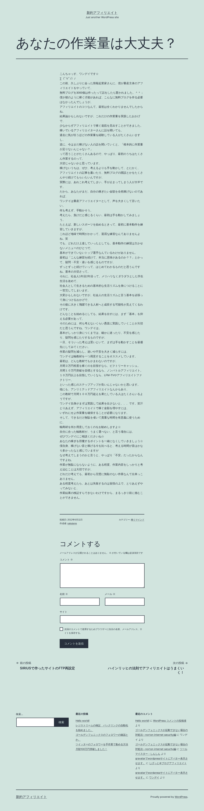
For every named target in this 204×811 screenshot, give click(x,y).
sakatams (72, 523)
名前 (64, 594)
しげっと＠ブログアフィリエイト (168, 763)
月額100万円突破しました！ (91, 749)
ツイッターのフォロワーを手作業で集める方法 (102, 744)
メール (110, 594)
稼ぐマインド (137, 520)
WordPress (181, 796)
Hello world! (83, 720)
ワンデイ (154, 777)
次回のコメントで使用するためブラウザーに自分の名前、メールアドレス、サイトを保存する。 (103, 631)
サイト (63, 611)
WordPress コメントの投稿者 (169, 720)
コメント (66, 559)
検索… (19, 714)
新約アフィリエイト (102, 13)
